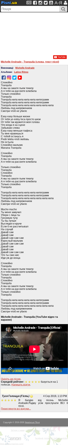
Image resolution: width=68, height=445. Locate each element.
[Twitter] (14, 77)
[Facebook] (3, 77)
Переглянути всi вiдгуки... (16, 408)
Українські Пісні (32, 422)
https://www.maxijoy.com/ (11, 444)
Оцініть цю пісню (11, 379)
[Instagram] (9, 77)
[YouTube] (19, 77)
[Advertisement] (34, 32)
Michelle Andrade (24, 68)
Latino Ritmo (21, 72)
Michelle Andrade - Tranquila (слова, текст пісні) (30, 61)
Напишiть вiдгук (20, 384)
